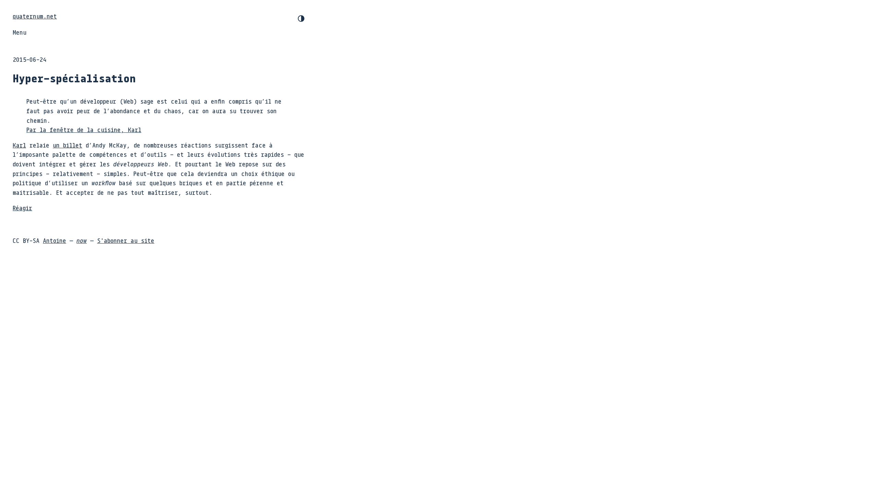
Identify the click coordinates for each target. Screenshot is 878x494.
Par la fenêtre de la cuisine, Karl (83, 129)
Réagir (22, 208)
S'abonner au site (125, 240)
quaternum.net (35, 16)
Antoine (54, 240)
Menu (19, 32)
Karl (19, 145)
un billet (67, 145)
